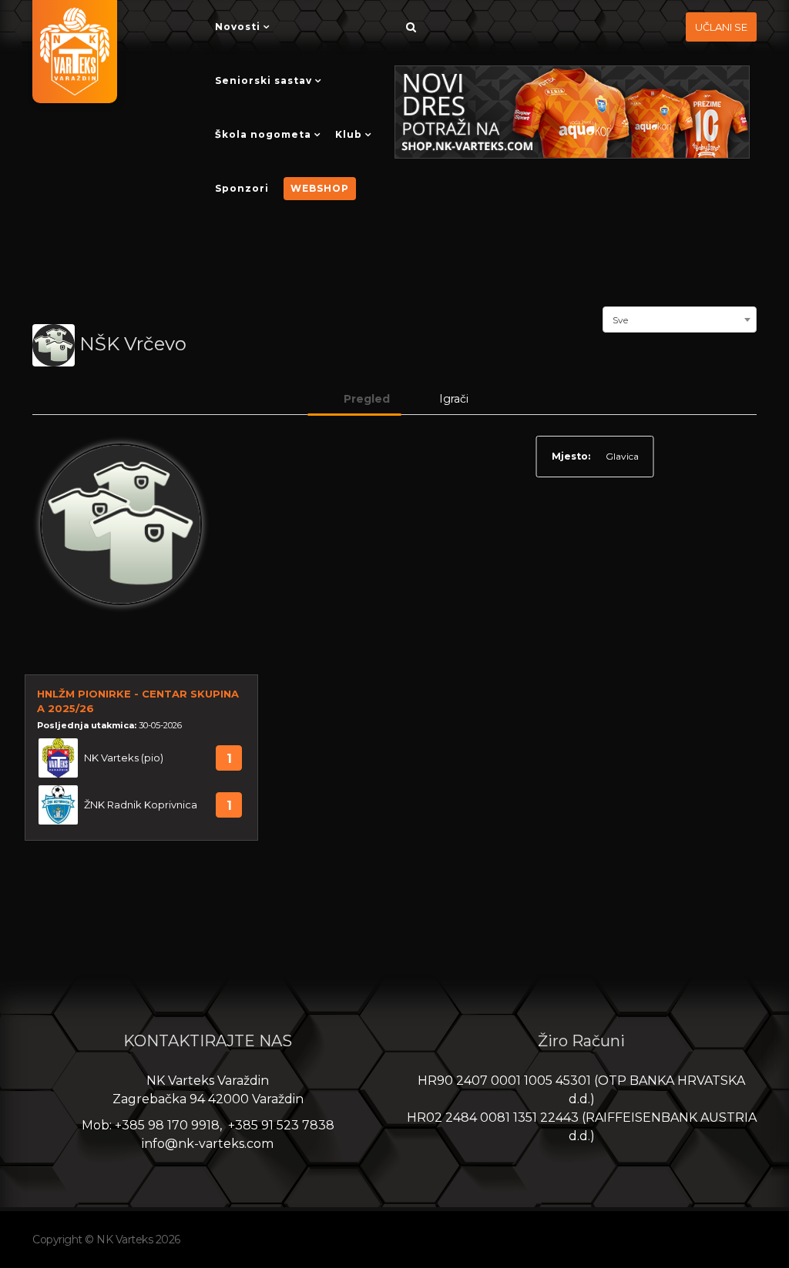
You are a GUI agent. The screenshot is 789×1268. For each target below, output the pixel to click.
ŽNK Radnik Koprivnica (140, 805)
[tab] (354, 398)
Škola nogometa (263, 134)
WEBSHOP (319, 188)
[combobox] (679, 318)
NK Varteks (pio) (123, 758)
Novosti (237, 26)
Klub (348, 134)
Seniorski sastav (263, 80)
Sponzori (242, 188)
